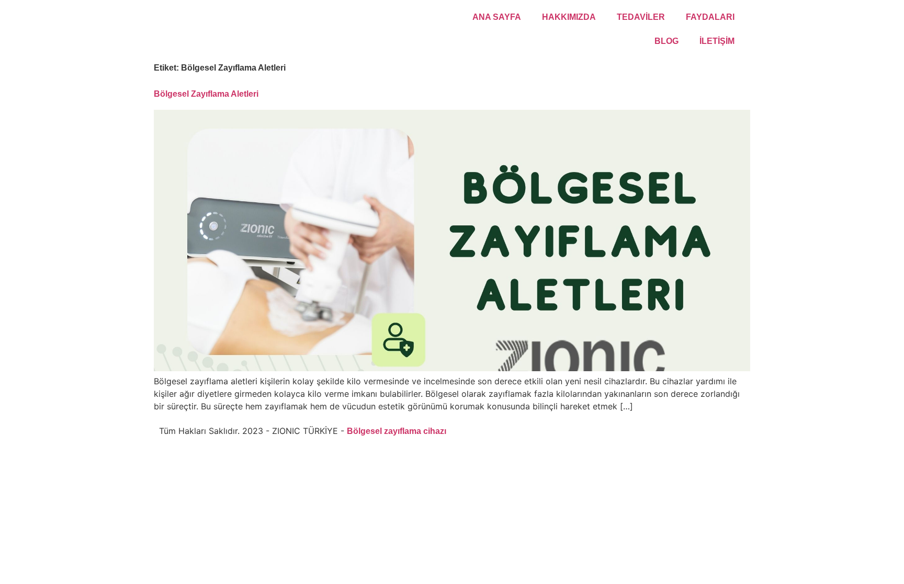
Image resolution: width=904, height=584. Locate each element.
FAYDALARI (710, 17)
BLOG (666, 41)
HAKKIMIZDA (569, 17)
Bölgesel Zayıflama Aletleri (206, 93)
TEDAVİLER (641, 17)
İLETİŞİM (716, 41)
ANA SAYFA (496, 17)
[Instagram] (461, 430)
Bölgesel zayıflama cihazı (396, 431)
